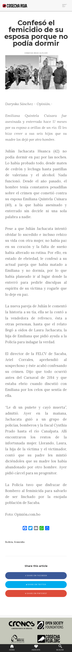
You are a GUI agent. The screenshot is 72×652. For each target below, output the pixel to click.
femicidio (19, 542)
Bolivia (9, 542)
